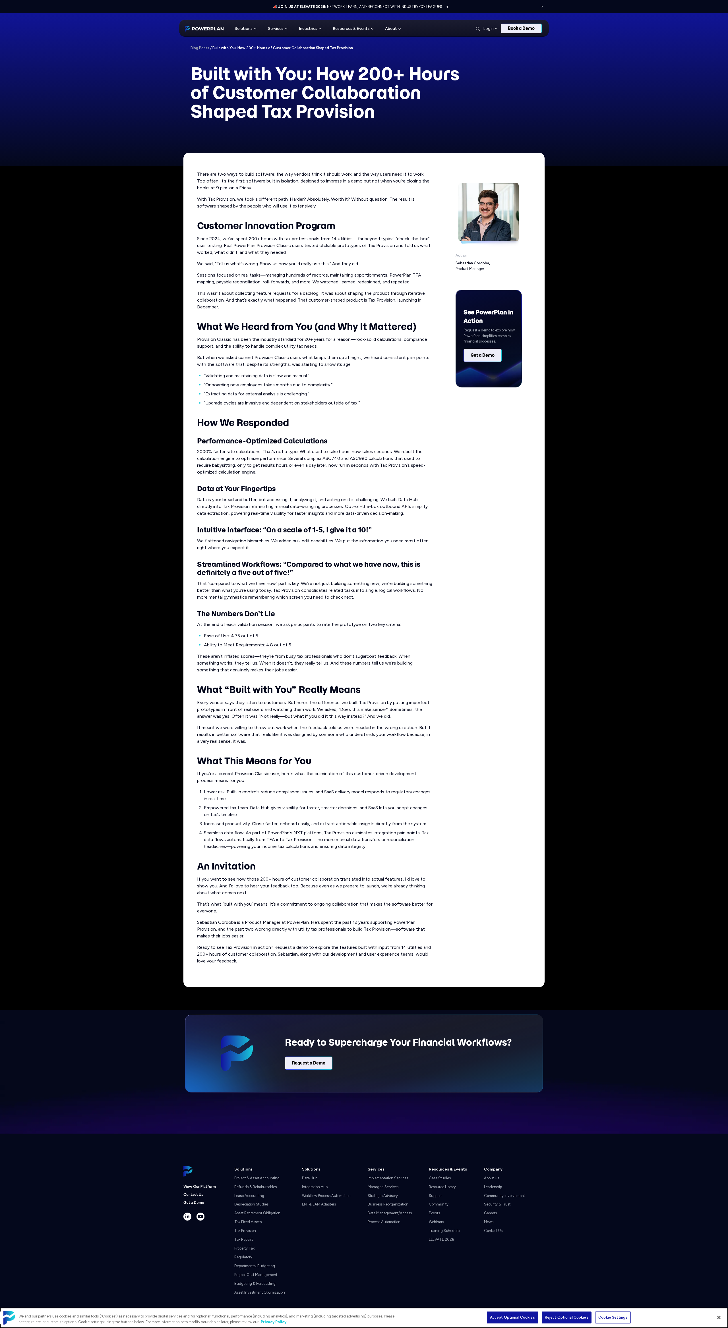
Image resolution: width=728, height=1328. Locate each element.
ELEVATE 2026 (441, 1239)
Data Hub (309, 1178)
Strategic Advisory (383, 1196)
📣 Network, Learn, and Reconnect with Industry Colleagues (357, 7)
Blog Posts (200, 48)
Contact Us (193, 1194)
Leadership (493, 1187)
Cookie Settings (612, 1317)
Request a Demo (308, 1063)
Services (276, 28)
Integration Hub (315, 1187)
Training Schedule (444, 1231)
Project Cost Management (255, 1275)
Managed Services (383, 1187)
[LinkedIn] (187, 1217)
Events (434, 1213)
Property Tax (244, 1248)
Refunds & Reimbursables (255, 1187)
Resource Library (442, 1187)
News (488, 1222)
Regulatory (243, 1257)
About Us (491, 1178)
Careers (490, 1213)
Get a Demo (483, 355)
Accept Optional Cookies (512, 1317)
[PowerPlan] (204, 28)
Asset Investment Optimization (259, 1292)
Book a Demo (521, 28)
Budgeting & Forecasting (255, 1283)
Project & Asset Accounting (257, 1178)
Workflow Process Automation (326, 1196)
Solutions (244, 28)
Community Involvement (504, 1196)
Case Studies (440, 1178)
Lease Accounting (249, 1196)
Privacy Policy (273, 1322)
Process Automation (384, 1222)
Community (438, 1204)
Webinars (436, 1222)
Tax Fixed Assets (248, 1222)
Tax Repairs (243, 1239)
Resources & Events (351, 28)
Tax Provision (245, 1231)
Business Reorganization (388, 1204)
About (391, 28)
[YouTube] (200, 1217)
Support (435, 1196)
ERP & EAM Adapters (319, 1204)
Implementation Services (388, 1178)
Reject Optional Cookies (566, 1317)
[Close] (719, 1317)
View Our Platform (199, 1186)
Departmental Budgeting (254, 1266)
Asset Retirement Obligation (257, 1213)
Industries (308, 28)
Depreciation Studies (251, 1204)
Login (488, 28)
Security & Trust (497, 1204)
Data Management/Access (390, 1213)
